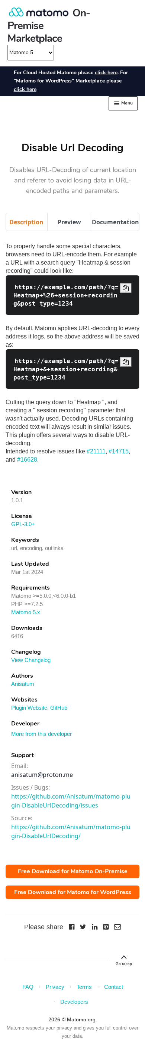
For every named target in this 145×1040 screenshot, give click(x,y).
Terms (84, 987)
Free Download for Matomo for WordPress (72, 892)
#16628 (27, 459)
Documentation (115, 222)
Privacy (55, 987)
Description (26, 222)
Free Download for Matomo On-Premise (73, 871)
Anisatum (22, 684)
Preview (69, 222)
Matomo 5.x (25, 612)
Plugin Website (29, 708)
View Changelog (31, 660)
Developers (74, 1002)
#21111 (96, 451)
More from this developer (41, 734)
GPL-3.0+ (23, 524)
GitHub (58, 708)
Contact (113, 987)
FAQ (27, 987)
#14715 (119, 451)
